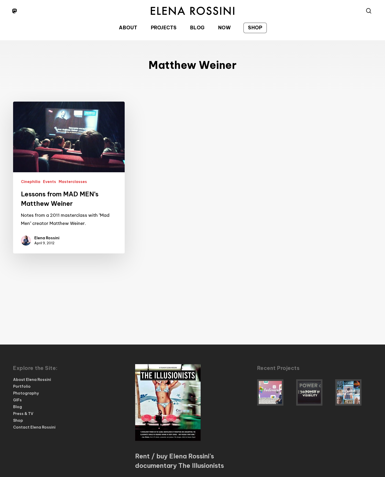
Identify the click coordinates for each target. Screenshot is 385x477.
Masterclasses (73, 181)
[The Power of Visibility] (314, 392)
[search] (369, 11)
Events (49, 181)
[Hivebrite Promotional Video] (353, 392)
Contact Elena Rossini (34, 427)
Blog (17, 406)
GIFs (17, 400)
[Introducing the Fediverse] (275, 392)
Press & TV (23, 413)
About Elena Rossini (32, 379)
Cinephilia (30, 181)
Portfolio (22, 386)
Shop (18, 420)
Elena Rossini (46, 238)
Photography (26, 393)
